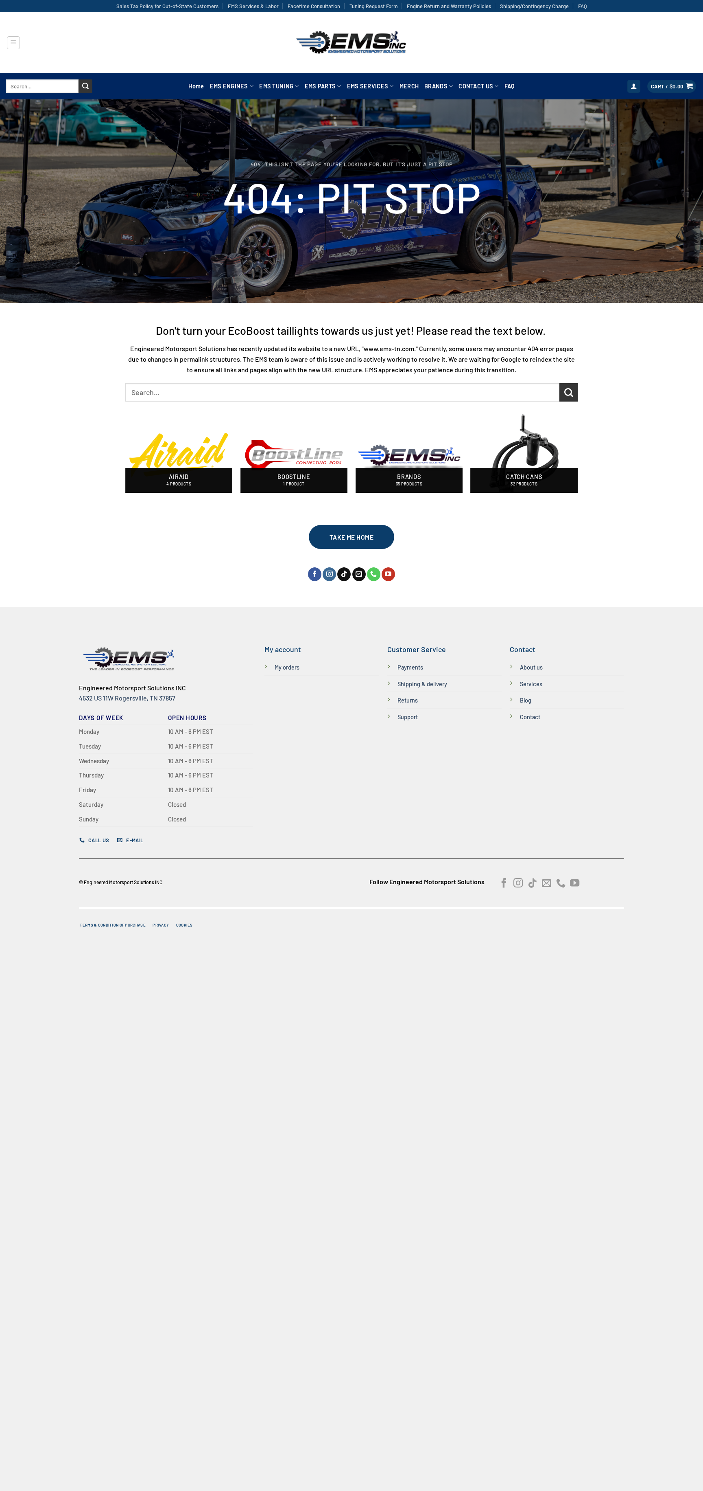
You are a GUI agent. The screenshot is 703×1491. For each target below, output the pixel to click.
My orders (287, 667)
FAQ (582, 6)
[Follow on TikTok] (344, 574)
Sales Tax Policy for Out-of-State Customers (167, 6)
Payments (410, 667)
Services (531, 684)
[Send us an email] (359, 574)
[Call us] (373, 574)
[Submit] (85, 86)
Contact (530, 717)
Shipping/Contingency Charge (534, 6)
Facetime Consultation (314, 6)
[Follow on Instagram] (329, 574)
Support (407, 717)
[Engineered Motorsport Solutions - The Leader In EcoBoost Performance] (351, 43)
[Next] (577, 458)
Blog (525, 700)
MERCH (409, 86)
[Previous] (126, 458)
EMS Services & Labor (253, 6)
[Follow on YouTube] (388, 574)
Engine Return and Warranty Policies (449, 6)
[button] (13, 42)
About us (531, 667)
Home (196, 86)
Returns (407, 700)
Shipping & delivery (422, 684)
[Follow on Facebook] (314, 574)
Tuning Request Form (373, 6)
